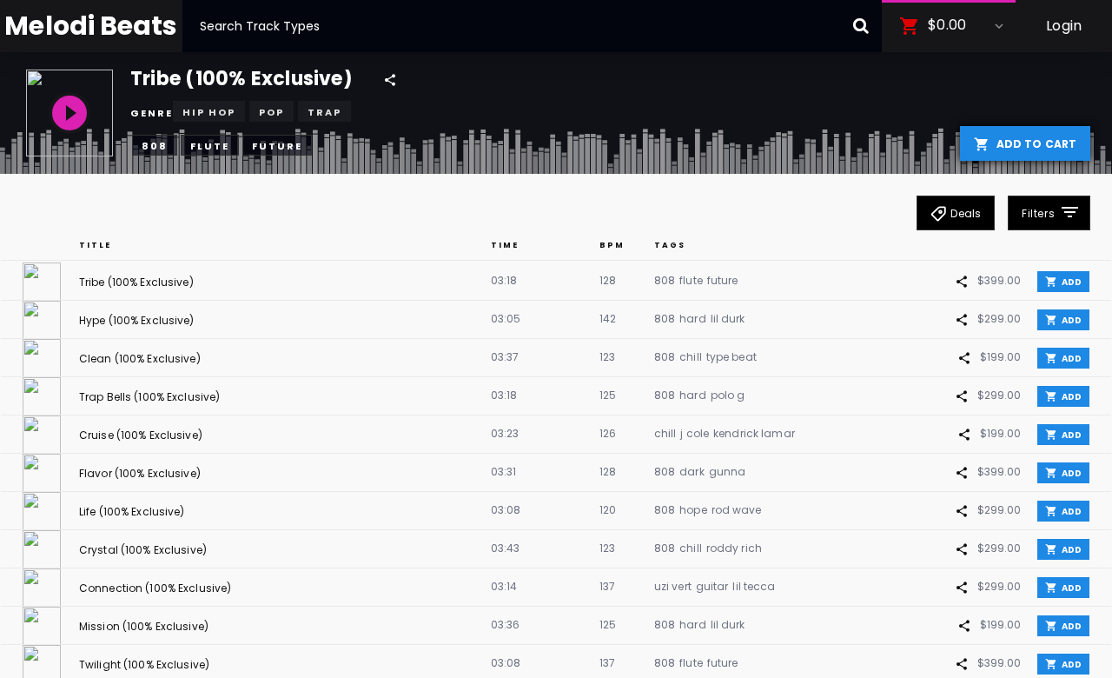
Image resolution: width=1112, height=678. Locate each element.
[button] (949, 26)
